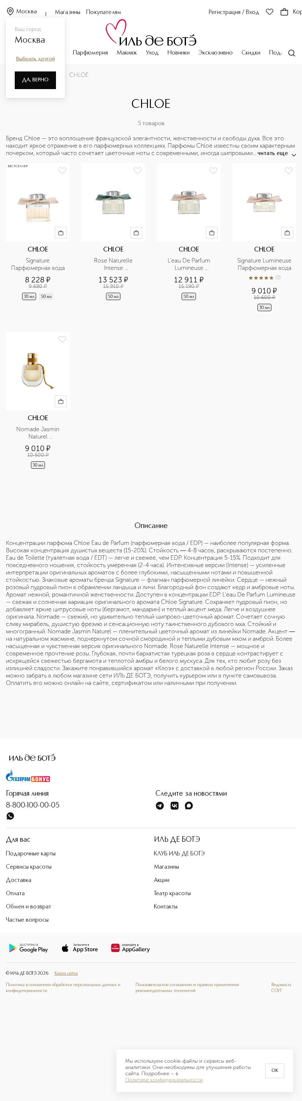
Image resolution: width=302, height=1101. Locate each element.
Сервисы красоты (29, 867)
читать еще (272, 153)
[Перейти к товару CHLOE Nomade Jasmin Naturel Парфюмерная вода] (38, 401)
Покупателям (103, 12)
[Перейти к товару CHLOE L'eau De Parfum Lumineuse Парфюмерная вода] (189, 238)
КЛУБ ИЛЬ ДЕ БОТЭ (179, 854)
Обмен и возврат (28, 907)
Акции (161, 880)
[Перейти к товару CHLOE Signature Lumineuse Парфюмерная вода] (264, 238)
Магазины (67, 12)
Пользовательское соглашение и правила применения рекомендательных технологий (187, 988)
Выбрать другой (35, 58)
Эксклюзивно (216, 53)
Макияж (127, 53)
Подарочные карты (31, 854)
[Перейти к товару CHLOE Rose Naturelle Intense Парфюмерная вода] (113, 238)
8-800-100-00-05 (33, 805)
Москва (26, 12)
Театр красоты (172, 894)
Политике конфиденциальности (164, 1080)
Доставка (18, 880)
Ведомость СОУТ (281, 988)
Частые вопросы (27, 920)
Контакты (166, 907)
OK (274, 1071)
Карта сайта (66, 973)
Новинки (179, 53)
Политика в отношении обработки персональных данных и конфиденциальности (63, 988)
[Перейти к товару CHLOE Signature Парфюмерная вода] (38, 238)
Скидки (251, 53)
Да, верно (35, 79)
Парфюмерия (90, 53)
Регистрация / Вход (234, 12)
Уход (152, 53)
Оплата (15, 894)
